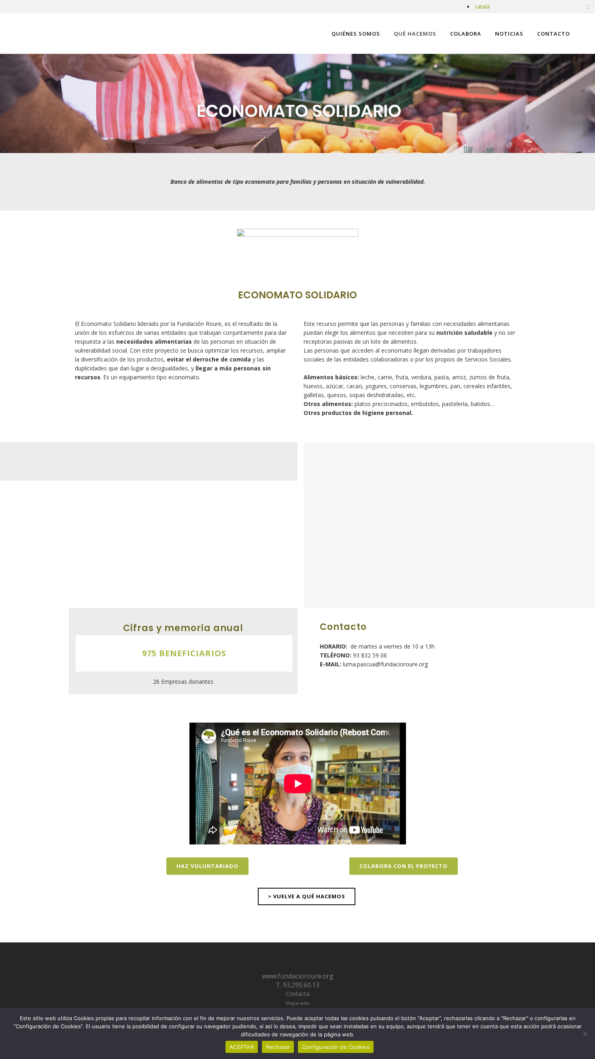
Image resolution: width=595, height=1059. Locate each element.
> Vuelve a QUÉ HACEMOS (306, 896)
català (482, 6)
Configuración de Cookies (336, 1047)
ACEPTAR (242, 1047)
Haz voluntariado (207, 866)
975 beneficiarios (184, 653)
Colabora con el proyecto (403, 866)
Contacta (298, 993)
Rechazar (278, 1047)
